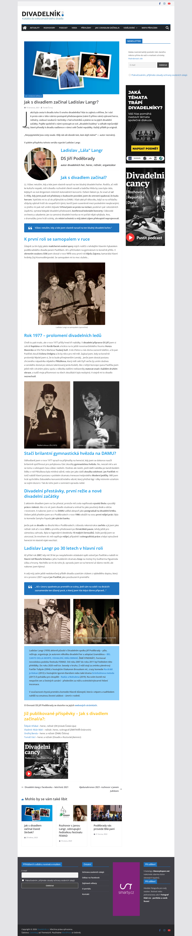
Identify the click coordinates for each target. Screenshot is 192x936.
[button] (136, 28)
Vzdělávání (129, 28)
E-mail (24, 870)
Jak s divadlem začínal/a (107, 28)
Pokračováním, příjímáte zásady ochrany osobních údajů (159, 75)
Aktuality (34, 28)
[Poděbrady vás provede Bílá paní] (106, 806)
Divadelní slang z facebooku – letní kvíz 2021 (46, 787)
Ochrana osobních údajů (93, 872)
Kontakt (85, 894)
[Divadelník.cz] (25, 28)
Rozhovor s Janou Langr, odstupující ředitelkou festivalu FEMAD (70, 830)
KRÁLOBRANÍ (71, 658)
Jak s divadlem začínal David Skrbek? (33, 829)
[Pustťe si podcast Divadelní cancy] (145, 169)
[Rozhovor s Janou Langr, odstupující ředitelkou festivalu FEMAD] (71, 806)
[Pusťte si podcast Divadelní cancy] (46, 744)
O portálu (86, 888)
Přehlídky (86, 28)
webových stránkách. (86, 705)
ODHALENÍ (57, 658)
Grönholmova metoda (103, 673)
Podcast (63, 28)
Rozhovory (49, 28)
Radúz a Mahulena (70, 676)
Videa (74, 28)
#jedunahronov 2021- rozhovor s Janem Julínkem (99, 789)
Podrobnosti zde (135, 58)
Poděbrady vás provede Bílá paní (104, 827)
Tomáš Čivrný (48, 108)
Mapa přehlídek (149, 28)
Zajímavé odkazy (89, 883)
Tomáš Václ (29, 737)
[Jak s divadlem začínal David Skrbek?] (37, 806)
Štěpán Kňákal (31, 726)
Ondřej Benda (31, 733)
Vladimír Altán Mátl (33, 729)
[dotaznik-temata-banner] (145, 87)
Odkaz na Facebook (91, 877)
